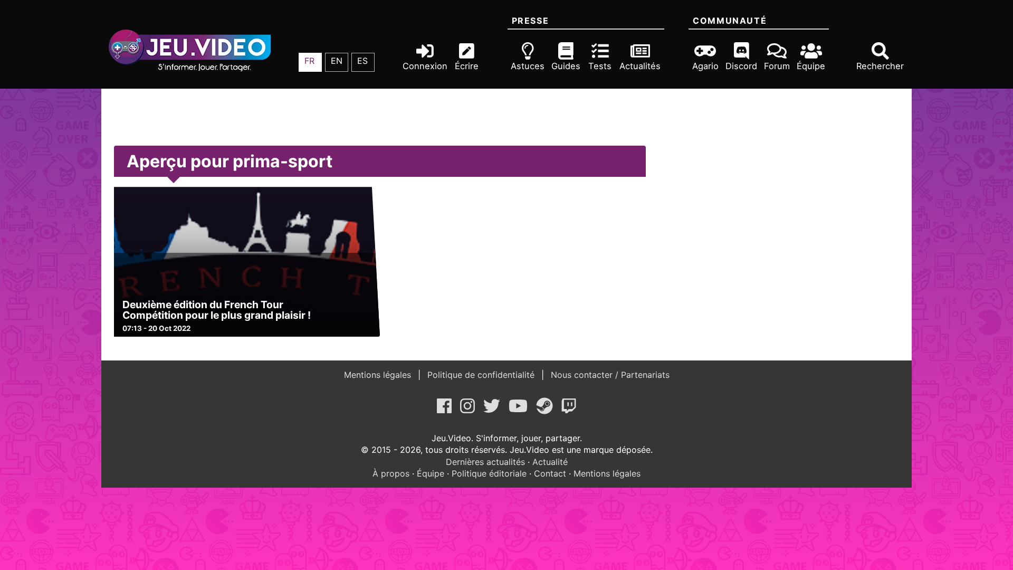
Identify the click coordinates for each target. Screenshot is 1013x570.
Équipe (430, 473)
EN (336, 60)
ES (362, 60)
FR (309, 60)
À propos (390, 473)
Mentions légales (379, 374)
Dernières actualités (485, 462)
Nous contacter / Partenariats (609, 374)
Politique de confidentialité (481, 374)
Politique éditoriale (489, 473)
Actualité (550, 462)
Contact (550, 473)
